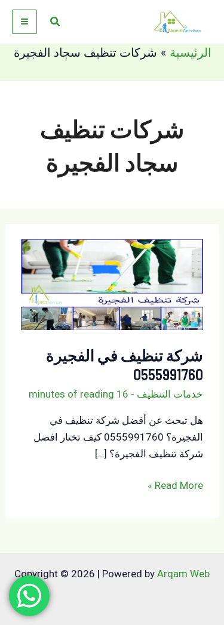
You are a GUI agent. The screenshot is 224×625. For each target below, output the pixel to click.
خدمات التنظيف (170, 394)
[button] (54, 21)
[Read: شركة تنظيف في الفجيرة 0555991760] (112, 284)
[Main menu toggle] (24, 22)
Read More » (175, 486)
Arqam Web (183, 574)
